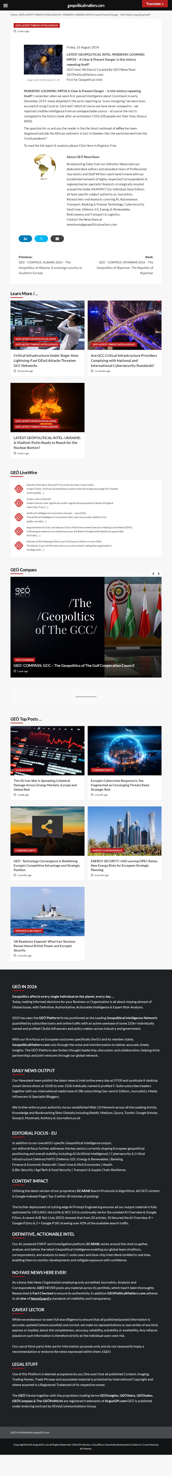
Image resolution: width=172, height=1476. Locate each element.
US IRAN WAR (24, 770)
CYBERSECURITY (103, 770)
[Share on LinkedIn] (25, 238)
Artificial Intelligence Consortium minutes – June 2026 (56, 513)
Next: (125, 265)
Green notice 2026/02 (39, 499)
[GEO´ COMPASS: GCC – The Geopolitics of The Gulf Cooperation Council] (86, 627)
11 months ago (102, 371)
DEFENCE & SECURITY (29, 930)
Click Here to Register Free (97, 145)
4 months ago (101, 875)
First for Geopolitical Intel (84, 79)
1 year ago (22, 671)
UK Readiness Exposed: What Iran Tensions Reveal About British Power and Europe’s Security (45, 946)
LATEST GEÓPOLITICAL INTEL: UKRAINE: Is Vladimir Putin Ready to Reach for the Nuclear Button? (47, 443)
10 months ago (25, 371)
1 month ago (101, 794)
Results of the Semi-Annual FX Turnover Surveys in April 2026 (60, 484)
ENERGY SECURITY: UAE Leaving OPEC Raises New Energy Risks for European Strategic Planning (124, 865)
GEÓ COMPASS (24, 659)
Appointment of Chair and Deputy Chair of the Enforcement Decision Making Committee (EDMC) (80, 527)
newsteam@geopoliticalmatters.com (92, 224)
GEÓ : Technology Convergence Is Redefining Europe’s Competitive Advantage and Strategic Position (47, 865)
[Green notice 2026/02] (19, 502)
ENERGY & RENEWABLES (107, 850)
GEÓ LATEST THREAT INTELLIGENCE (40, 14)
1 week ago (23, 794)
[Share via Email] (57, 238)
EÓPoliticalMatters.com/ (86, 74)
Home (13, 14)
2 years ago (23, 31)
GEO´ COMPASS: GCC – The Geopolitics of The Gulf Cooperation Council (74, 665)
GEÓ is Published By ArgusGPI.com (29, 1432)
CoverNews (149, 1444)
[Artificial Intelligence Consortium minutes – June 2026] (19, 516)
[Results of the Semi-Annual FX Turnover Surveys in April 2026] (19, 488)
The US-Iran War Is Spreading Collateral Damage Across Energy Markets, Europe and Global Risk (45, 785)
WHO (27, 121)
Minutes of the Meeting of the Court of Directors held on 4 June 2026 (64, 541)
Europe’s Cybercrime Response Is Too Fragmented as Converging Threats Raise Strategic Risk (120, 785)
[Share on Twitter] (41, 238)
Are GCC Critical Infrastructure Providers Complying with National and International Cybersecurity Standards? (124, 360)
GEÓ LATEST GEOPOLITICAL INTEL (36, 338)
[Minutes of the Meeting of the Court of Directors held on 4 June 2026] (19, 545)
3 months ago (24, 875)
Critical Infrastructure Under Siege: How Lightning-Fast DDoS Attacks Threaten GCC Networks (46, 360)
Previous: (50, 265)
